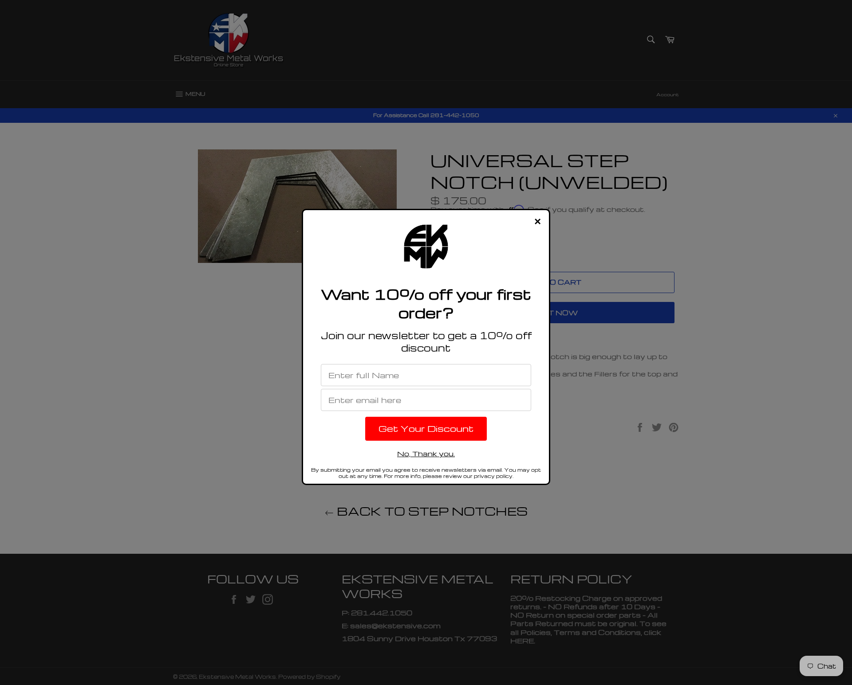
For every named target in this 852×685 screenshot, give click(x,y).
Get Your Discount (426, 428)
